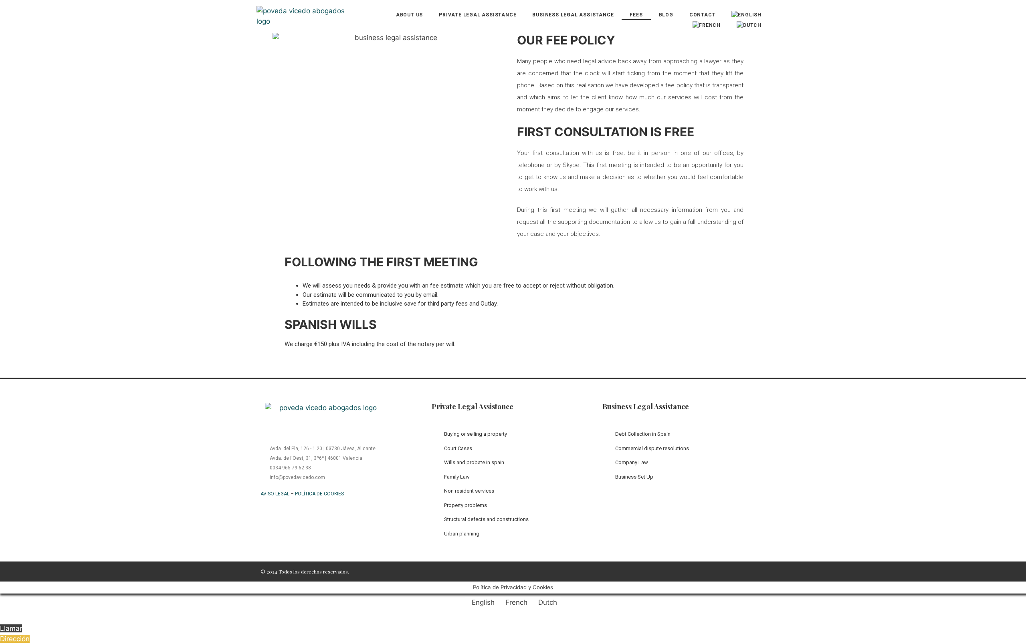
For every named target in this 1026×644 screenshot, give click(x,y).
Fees (636, 15)
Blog (666, 15)
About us (409, 15)
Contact (702, 15)
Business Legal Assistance (573, 15)
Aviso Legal (275, 494)
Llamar (11, 628)
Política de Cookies (319, 494)
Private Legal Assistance (477, 15)
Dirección (15, 639)
